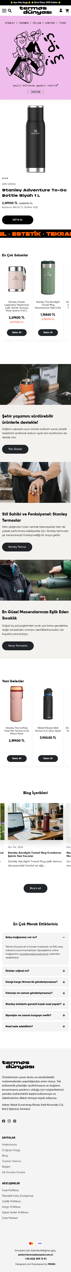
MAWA (51, 1264)
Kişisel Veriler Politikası (15, 1212)
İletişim (6, 1167)
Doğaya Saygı (11, 1150)
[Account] (61, 10)
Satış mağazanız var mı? (21, 937)
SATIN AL (18, 220)
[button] (10, 10)
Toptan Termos (11, 1161)
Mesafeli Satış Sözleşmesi (17, 1196)
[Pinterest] (14, 1121)
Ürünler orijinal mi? (17, 971)
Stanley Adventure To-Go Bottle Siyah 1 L (34, 193)
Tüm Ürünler (15, 449)
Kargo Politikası (11, 1207)
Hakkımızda (9, 1144)
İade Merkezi (10, 1218)
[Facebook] (3, 1121)
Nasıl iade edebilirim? (19, 1026)
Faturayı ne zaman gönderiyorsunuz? (29, 993)
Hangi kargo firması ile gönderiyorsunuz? (32, 982)
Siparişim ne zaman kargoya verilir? (28, 1015)
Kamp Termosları (17, 646)
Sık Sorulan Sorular (13, 1172)
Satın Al (17, 332)
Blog (5, 1155)
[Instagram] (9, 1121)
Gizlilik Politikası (11, 1201)
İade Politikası (10, 1190)
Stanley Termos (17, 547)
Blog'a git (35, 888)
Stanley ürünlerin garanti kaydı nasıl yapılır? (34, 1004)
